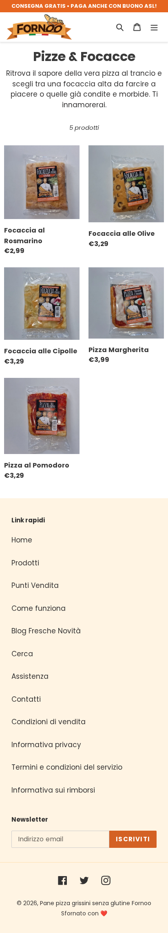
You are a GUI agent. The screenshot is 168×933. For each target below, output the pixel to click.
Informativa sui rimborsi (53, 790)
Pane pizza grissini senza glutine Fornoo (95, 903)
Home (21, 540)
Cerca (22, 654)
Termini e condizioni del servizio (66, 767)
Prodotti (25, 563)
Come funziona (38, 608)
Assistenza (30, 676)
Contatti (26, 699)
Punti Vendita (35, 585)
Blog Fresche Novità (46, 631)
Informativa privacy (46, 745)
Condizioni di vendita (48, 722)
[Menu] (154, 27)
